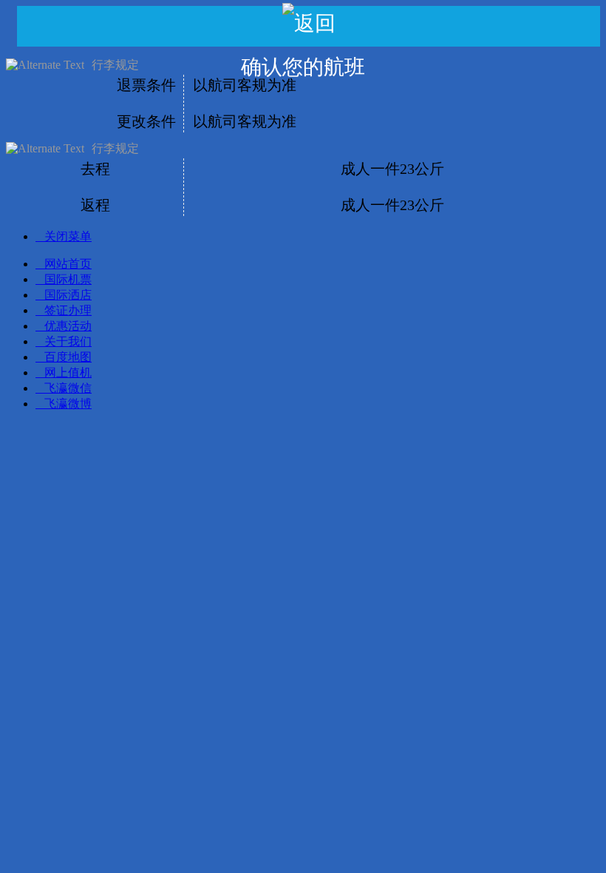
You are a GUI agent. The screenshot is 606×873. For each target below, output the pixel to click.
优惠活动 (68, 326)
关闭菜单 (68, 236)
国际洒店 (68, 295)
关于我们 (68, 341)
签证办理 (68, 310)
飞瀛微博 (68, 403)
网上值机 (68, 372)
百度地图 (68, 357)
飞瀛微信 (68, 388)
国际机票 (68, 279)
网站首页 (68, 263)
